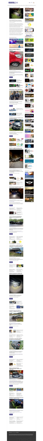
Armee (30, 5)
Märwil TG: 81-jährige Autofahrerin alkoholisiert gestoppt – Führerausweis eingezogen (15, 50)
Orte (14, 5)
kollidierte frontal (20, 231)
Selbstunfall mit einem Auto (15, 410)
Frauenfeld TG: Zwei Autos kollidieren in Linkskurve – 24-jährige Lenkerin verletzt (15, 311)
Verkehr (21, 5)
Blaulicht (33, 5)
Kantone (12, 5)
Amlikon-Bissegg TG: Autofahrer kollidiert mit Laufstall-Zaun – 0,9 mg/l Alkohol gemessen (16, 246)
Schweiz (8, 5)
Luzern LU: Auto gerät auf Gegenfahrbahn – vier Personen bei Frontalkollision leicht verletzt (15, 217)
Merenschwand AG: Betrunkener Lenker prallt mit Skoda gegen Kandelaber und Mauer (16, 187)
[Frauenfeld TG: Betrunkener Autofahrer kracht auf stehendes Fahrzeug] (16, 125)
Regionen (10, 5)
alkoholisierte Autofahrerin (18, 72)
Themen (17, 5)
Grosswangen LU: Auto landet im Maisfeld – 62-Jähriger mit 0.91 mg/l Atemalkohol (15, 339)
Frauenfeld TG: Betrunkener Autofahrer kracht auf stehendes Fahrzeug (16, 118)
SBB (22, 5)
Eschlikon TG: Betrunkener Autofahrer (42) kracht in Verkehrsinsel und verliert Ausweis (15, 273)
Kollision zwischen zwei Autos (14, 323)
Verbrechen (19, 5)
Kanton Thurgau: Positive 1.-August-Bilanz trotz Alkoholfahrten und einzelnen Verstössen (16, 89)
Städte (13, 5)
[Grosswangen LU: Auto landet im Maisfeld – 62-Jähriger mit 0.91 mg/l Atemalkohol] (16, 344)
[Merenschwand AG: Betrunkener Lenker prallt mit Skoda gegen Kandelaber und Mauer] (16, 193)
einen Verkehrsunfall (11, 201)
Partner (34, 5)
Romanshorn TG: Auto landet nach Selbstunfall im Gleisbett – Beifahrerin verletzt (16, 398)
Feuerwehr (27, 5)
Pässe (23, 5)
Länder (16, 5)
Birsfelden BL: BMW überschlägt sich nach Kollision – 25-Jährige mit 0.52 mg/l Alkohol (15, 148)
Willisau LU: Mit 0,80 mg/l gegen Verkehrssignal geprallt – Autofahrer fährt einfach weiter (15, 369)
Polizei (25, 5)
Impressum (10, 432)
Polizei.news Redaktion (14, 19)
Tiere (31, 5)
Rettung (28, 5)
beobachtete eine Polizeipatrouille (13, 381)
